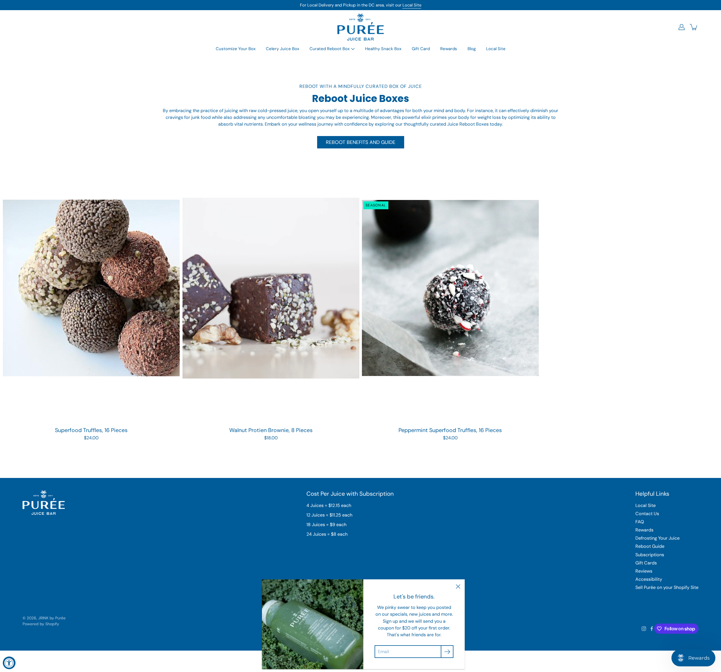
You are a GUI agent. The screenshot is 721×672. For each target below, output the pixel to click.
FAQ (639, 522)
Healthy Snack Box (383, 49)
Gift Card (421, 49)
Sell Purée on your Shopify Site (666, 587)
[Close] (458, 586)
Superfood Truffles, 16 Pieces (91, 430)
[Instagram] (643, 628)
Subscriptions (649, 555)
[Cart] (693, 27)
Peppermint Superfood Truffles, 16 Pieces (450, 430)
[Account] (681, 27)
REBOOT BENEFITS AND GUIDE (360, 142)
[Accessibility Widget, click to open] (9, 663)
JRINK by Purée (52, 617)
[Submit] (447, 651)
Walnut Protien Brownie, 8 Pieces (270, 430)
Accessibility (648, 579)
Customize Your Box (235, 49)
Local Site (411, 5)
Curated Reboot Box (330, 49)
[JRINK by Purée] (360, 27)
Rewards (448, 49)
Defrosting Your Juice (657, 538)
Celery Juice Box (282, 49)
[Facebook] (651, 628)
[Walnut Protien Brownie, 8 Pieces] (271, 287)
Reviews (643, 571)
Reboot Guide (649, 546)
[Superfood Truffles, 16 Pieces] (91, 288)
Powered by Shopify (41, 623)
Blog (472, 49)
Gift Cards (646, 563)
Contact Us (647, 514)
